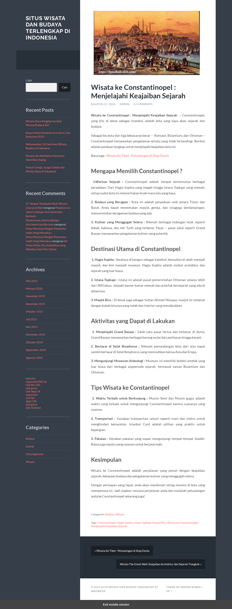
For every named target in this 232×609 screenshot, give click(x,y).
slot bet (30, 397)
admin (125, 104)
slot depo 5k (33, 391)
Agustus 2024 (34, 357)
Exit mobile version (116, 604)
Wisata (30, 461)
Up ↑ (169, 591)
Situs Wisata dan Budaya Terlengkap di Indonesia (48, 28)
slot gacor (32, 388)
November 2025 (35, 303)
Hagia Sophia (125, 522)
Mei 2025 (32, 326)
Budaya (30, 438)
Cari (29, 80)
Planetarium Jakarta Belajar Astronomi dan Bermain (48, 212)
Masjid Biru (159, 522)
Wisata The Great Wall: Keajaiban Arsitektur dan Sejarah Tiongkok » (160, 564)
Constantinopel (107, 522)
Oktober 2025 (34, 311)
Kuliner (30, 446)
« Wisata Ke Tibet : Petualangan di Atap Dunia (122, 550)
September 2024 (36, 349)
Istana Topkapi (142, 522)
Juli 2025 (31, 319)
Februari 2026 (34, 288)
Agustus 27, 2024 (103, 104)
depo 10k (31, 401)
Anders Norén (190, 587)
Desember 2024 (35, 334)
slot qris (30, 378)
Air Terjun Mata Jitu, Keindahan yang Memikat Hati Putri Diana (47, 245)
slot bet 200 (33, 384)
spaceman (32, 394)
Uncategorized (34, 454)
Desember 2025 (35, 296)
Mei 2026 (32, 280)
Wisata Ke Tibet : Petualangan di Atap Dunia (137, 156)
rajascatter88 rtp (36, 381)
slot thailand (33, 407)
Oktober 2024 (34, 342)
